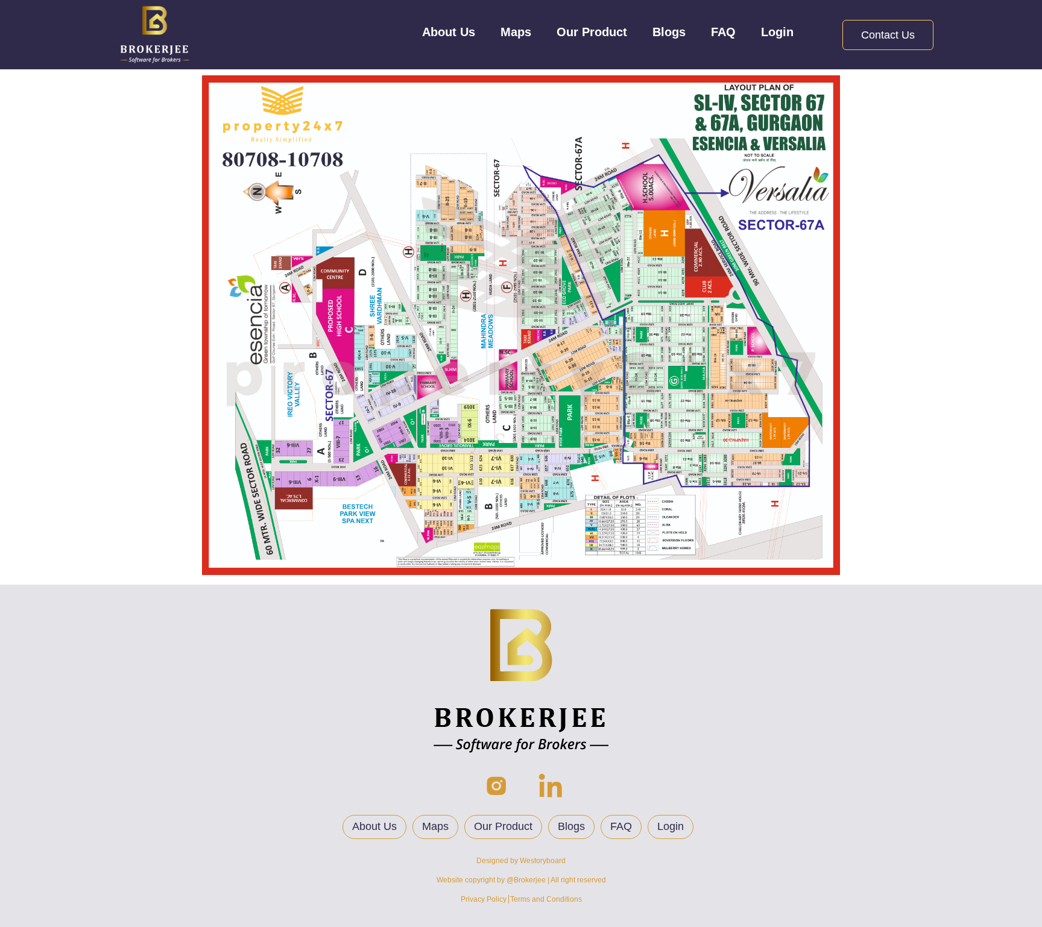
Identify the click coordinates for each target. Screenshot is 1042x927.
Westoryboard (543, 860)
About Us (448, 32)
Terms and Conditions (546, 899)
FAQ (723, 32)
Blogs (669, 32)
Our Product (592, 32)
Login (777, 32)
